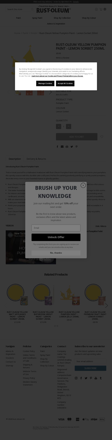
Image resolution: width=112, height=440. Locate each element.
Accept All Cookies (65, 83)
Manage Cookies (45, 83)
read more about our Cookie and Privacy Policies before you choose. (57, 76)
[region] (56, 76)
